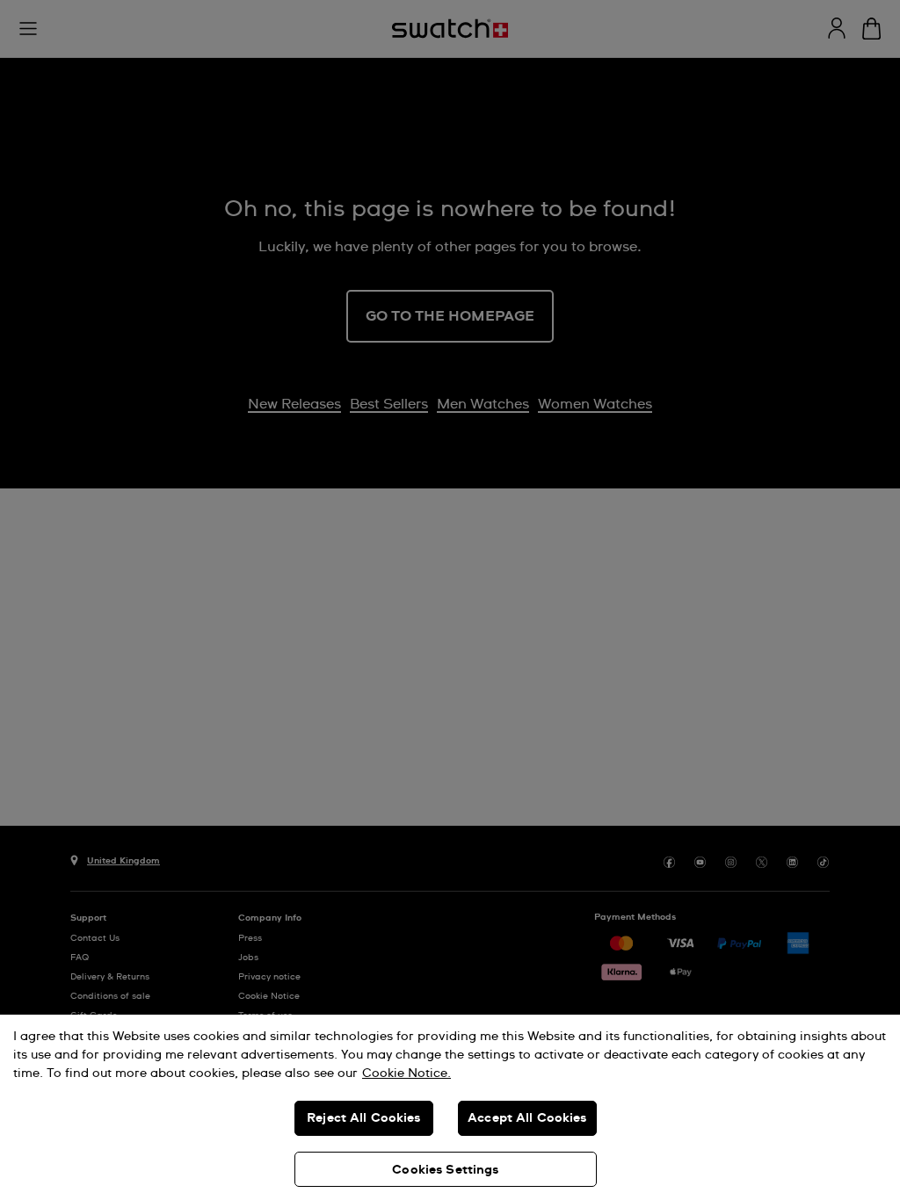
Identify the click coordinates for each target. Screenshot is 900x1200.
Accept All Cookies (527, 1118)
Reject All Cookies (364, 1118)
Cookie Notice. (406, 1073)
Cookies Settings (445, 1170)
